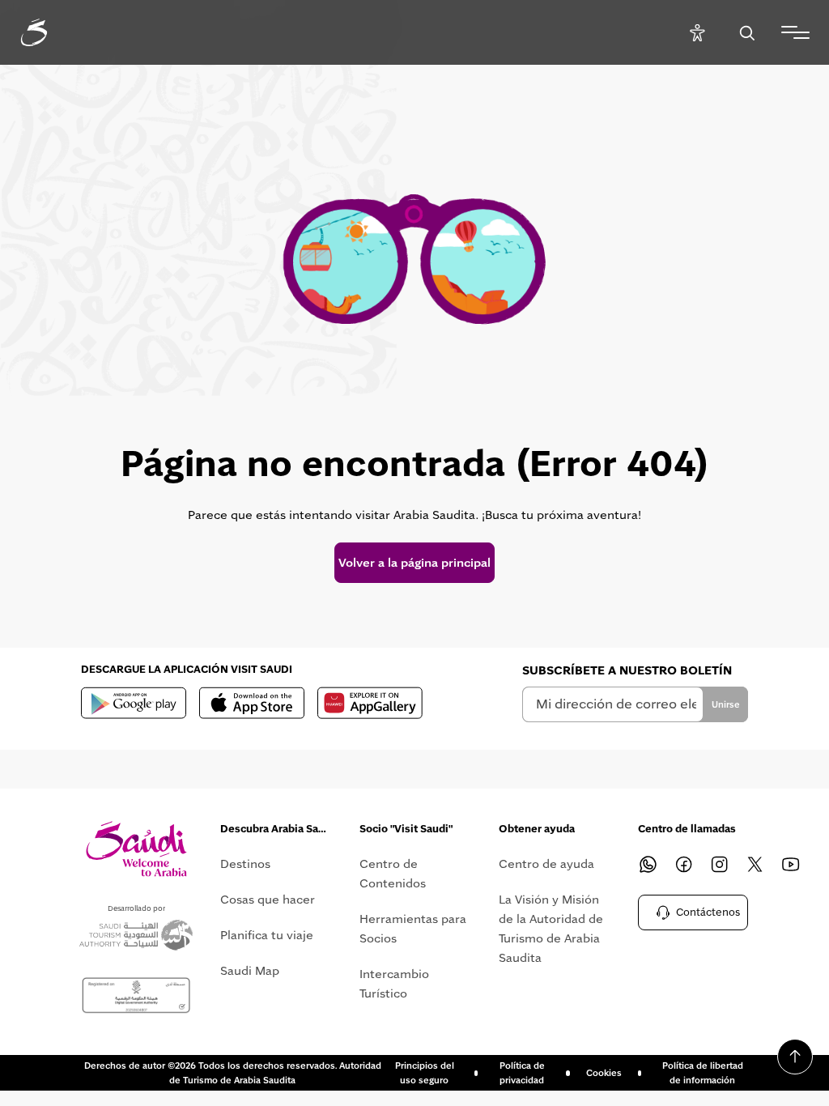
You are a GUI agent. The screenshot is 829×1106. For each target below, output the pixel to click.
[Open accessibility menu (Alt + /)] (697, 33)
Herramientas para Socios (412, 928)
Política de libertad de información (702, 1073)
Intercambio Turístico (394, 984)
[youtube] (790, 864)
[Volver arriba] (795, 1056)
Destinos (245, 863)
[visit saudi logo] (51, 32)
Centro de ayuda (546, 863)
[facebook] (683, 864)
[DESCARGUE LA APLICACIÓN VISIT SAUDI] (133, 703)
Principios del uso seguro (424, 1073)
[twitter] (754, 864)
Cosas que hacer (267, 899)
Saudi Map (249, 970)
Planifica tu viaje (266, 935)
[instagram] (719, 864)
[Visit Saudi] (136, 849)
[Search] (747, 33)
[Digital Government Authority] (136, 995)
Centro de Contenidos (392, 873)
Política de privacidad (522, 1073)
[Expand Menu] (795, 32)
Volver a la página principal (414, 562)
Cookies (604, 1073)
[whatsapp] (647, 864)
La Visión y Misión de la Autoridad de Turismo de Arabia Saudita (551, 928)
